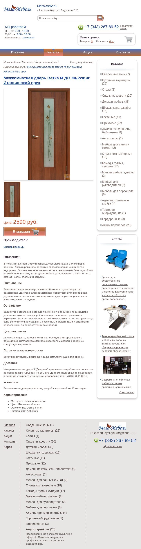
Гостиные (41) (111, 117)
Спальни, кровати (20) (117, 95)
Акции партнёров (46, 62)
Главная (17, 52)
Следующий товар (81, 62)
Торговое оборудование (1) (114, 211)
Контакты (123, 52)
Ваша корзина (89, 37)
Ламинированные (14, 66)
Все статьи (126, 392)
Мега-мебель (11, 62)
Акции (87, 52)
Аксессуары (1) (112, 138)
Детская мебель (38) (115, 101)
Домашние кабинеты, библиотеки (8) (116, 131)
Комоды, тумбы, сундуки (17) (113, 165)
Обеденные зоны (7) (116, 74)
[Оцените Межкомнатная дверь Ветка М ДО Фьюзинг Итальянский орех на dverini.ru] (49, 134)
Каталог (53, 52)
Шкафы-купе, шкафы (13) (43, 452)
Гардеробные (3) (113, 219)
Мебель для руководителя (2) (113, 183)
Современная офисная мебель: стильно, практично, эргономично (116, 383)
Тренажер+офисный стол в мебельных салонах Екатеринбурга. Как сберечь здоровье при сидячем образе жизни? (118, 343)
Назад (9, 132)
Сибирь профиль (13, 246)
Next (89, 197)
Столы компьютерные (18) (44, 485)
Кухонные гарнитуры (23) (43, 430)
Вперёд (87, 132)
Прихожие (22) (112, 123)
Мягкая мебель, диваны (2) (44, 496)
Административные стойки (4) (46, 512)
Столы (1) (108, 89)
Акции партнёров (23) (116, 225)
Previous (10, 197)
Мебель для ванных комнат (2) (115, 146)
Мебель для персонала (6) (44, 507)
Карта (8, 447)
